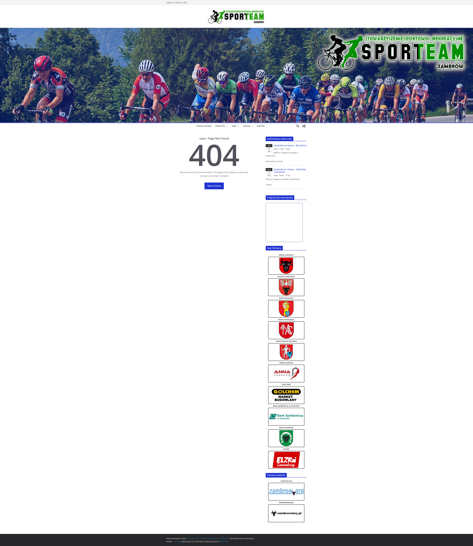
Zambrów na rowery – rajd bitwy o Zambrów (290, 170)
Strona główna (203, 126)
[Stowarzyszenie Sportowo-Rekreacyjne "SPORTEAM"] (236, 29)
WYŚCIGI (246, 126)
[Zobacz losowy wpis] (304, 126)
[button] (226, 126)
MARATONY (220, 126)
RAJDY (234, 126)
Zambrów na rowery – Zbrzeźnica (290, 145)
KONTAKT (261, 126)
